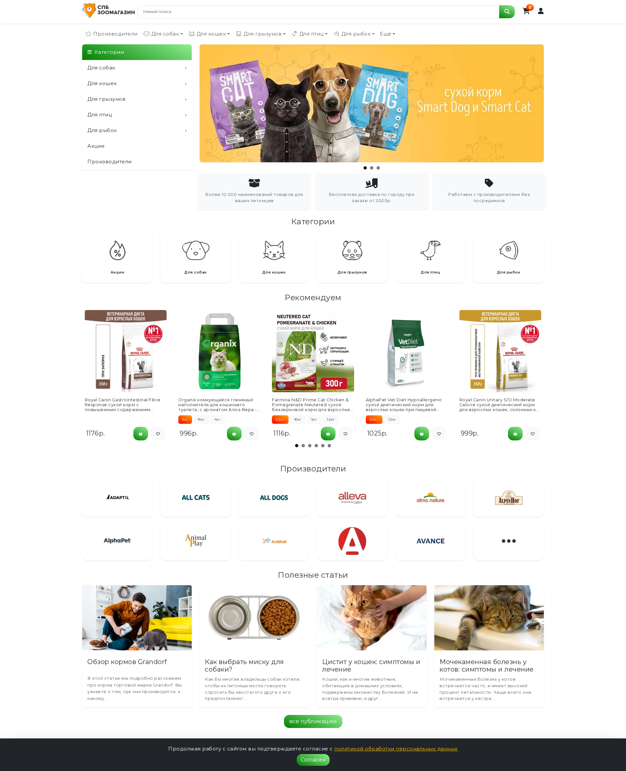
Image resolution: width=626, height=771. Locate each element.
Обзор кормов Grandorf (127, 662)
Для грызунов (136, 99)
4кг (218, 419)
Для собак (136, 68)
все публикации (313, 721)
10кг (298, 419)
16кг (201, 419)
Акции (96, 146)
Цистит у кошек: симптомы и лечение (371, 666)
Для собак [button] (165, 34)
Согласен (313, 760)
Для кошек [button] (211, 34)
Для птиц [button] (311, 34)
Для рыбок (136, 130)
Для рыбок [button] (356, 34)
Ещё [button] (386, 34)
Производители (115, 34)
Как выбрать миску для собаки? (244, 666)
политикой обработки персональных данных (396, 749)
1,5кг (331, 419)
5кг (314, 419)
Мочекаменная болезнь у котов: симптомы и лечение (487, 666)
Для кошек (136, 83)
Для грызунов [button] (263, 34)
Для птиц (136, 114)
